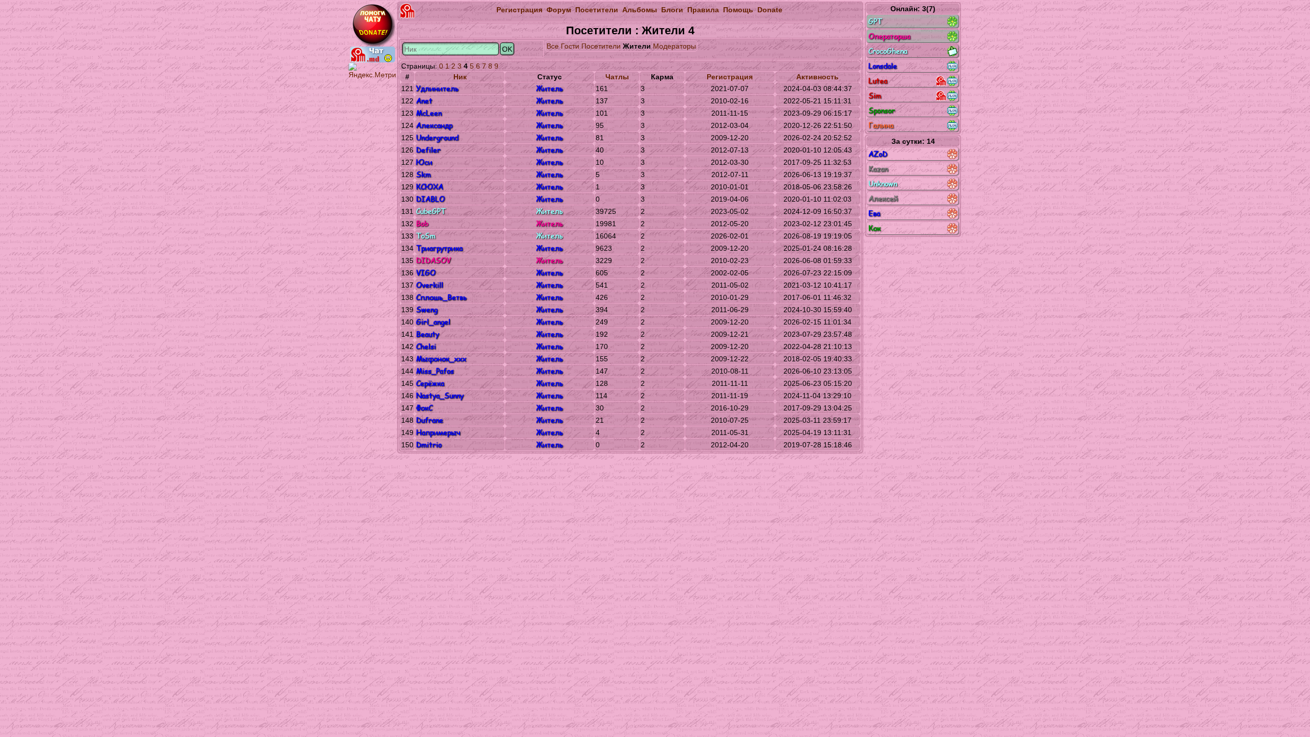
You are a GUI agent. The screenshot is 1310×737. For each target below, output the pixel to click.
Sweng (427, 309)
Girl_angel (433, 322)
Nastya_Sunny (440, 395)
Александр (434, 125)
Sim (874, 95)
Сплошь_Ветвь (441, 297)
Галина (880, 125)
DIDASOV (433, 260)
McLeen (429, 113)
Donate (769, 10)
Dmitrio (429, 444)
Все (553, 46)
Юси (424, 162)
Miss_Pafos (435, 371)
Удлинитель (437, 88)
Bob (422, 223)
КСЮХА (429, 186)
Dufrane (429, 420)
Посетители (596, 10)
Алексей (883, 198)
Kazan (878, 169)
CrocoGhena (887, 51)
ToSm (425, 236)
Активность (817, 77)
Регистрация (519, 10)
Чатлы (617, 77)
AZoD (877, 154)
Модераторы (674, 46)
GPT (875, 21)
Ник (460, 77)
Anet (424, 100)
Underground (437, 137)
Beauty (427, 334)
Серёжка (430, 383)
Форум (559, 10)
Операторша (889, 36)
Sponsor (881, 110)
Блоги (672, 10)
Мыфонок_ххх (441, 358)
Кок (874, 228)
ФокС (424, 408)
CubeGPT (431, 211)
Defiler (428, 150)
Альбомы (639, 10)
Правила (703, 10)
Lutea (877, 80)
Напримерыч (438, 432)
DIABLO (430, 199)
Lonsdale (882, 66)
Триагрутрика (439, 248)
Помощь (738, 10)
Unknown (882, 183)
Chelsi (426, 346)
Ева (874, 213)
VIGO (425, 272)
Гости (570, 46)
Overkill (429, 285)
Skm (423, 174)
